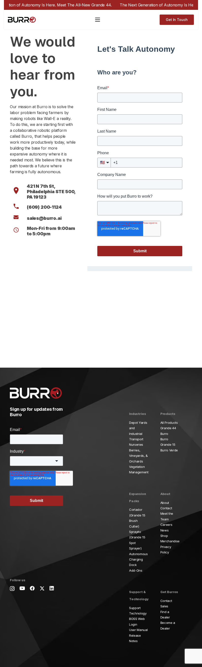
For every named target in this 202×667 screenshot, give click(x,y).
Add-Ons (135, 570)
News (164, 530)
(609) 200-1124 (44, 207)
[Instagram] (12, 588)
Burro (164, 434)
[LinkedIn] (52, 588)
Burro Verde (169, 450)
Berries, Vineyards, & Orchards (138, 455)
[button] (97, 20)
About (164, 503)
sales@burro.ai (44, 218)
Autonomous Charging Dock (138, 559)
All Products (169, 423)
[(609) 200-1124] (18, 207)
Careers (166, 525)
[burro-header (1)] (22, 20)
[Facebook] (32, 588)
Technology (138, 613)
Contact (166, 508)
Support (135, 608)
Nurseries (136, 444)
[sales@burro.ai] (18, 218)
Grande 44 (168, 428)
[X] (42, 588)
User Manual (138, 630)
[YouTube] (22, 588)
